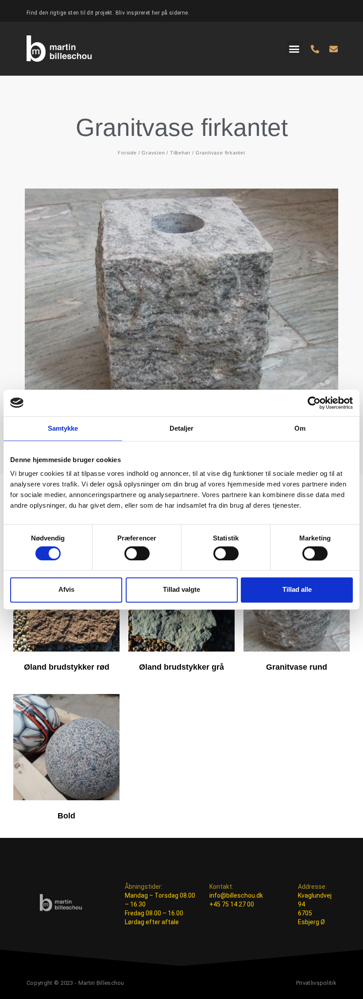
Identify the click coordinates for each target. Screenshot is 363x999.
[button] (294, 48)
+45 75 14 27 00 (231, 904)
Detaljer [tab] (182, 428)
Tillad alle (297, 590)
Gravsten (153, 152)
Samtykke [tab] (63, 428)
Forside (127, 152)
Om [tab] (299, 428)
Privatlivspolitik (316, 983)
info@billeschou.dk (236, 895)
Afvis (66, 590)
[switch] (137, 553)
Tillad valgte (181, 590)
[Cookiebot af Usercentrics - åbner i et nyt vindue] (314, 402)
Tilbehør (180, 152)
